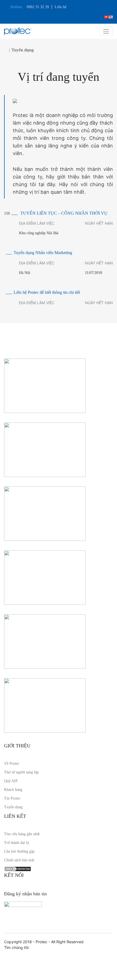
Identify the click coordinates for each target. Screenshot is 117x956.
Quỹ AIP (11, 781)
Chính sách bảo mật (19, 860)
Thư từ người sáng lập (21, 772)
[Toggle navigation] (106, 31)
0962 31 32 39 (38, 7)
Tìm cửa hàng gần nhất (22, 834)
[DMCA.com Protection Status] (17, 869)
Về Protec (11, 763)
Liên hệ (60, 7)
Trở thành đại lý (16, 843)
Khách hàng (13, 790)
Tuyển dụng (13, 807)
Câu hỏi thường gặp (19, 851)
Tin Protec (12, 798)
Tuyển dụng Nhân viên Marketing (43, 252)
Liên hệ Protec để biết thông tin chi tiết (47, 292)
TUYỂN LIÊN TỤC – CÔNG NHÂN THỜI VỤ (63, 213)
